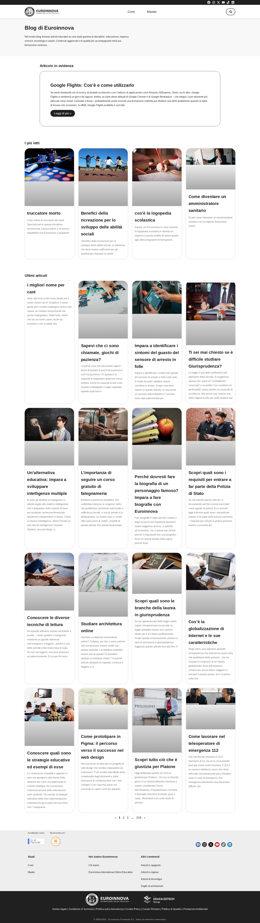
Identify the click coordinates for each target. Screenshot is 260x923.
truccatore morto (43, 213)
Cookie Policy (132, 909)
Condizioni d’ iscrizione (81, 909)
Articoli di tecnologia (151, 879)
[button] (230, 11)
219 (138, 817)
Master (152, 11)
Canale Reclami (151, 909)
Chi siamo (94, 865)
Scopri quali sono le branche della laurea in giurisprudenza (155, 608)
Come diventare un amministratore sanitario (207, 203)
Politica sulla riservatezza (110, 909)
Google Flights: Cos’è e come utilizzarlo (92, 85)
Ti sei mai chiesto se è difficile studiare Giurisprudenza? (211, 359)
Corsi (131, 11)
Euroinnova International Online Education (111, 872)
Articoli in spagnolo (151, 865)
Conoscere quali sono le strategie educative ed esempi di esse (49, 760)
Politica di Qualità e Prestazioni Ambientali (185, 909)
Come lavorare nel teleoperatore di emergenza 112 (207, 743)
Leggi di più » (62, 113)
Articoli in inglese (150, 872)
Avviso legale (59, 909)
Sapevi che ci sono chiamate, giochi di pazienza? (100, 352)
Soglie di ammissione (152, 886)
